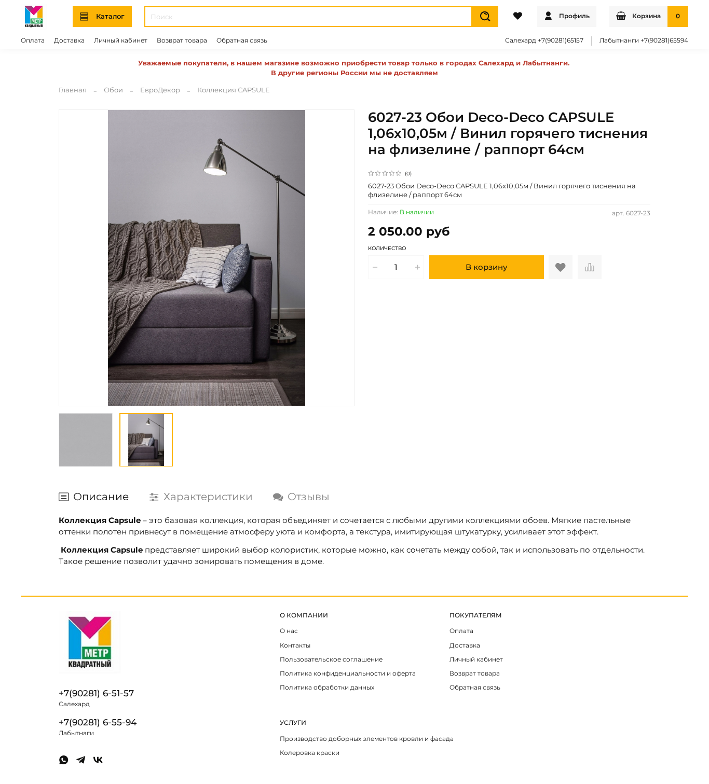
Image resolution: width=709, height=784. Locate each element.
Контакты (295, 645)
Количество (387, 248)
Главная (73, 90)
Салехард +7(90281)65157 (544, 40)
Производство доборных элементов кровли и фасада (367, 738)
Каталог (110, 16)
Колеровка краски (309, 753)
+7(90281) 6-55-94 (98, 722)
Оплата (33, 40)
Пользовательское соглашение (331, 659)
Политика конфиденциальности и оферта (348, 673)
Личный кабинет (120, 40)
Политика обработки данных (327, 687)
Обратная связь (241, 40)
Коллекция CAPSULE (233, 90)
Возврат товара (182, 40)
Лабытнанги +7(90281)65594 (643, 40)
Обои (113, 90)
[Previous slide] (72, 257)
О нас (289, 631)
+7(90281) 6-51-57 (96, 693)
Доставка (69, 40)
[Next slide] (341, 257)
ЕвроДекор (160, 90)
